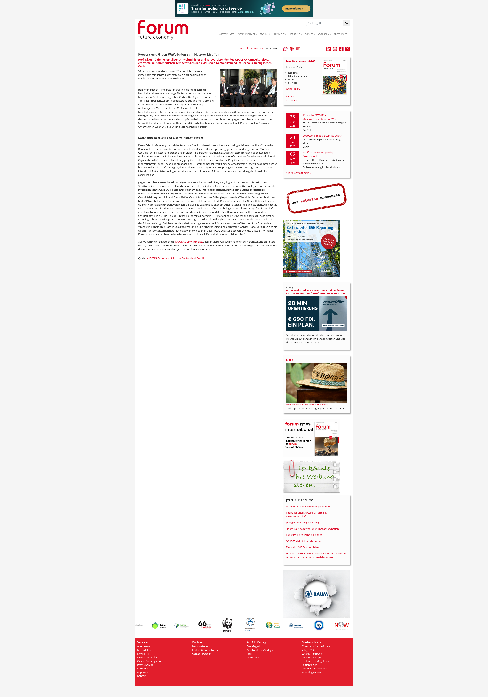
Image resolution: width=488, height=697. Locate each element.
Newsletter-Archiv (147, 657)
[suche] (346, 23)
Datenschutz (144, 668)
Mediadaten (144, 650)
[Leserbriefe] (285, 48)
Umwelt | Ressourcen (252, 48)
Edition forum (309, 665)
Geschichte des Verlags (260, 650)
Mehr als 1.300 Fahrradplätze (302, 547)
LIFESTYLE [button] (294, 34)
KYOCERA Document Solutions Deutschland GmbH (175, 258)
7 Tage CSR (308, 650)
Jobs (249, 653)
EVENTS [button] (308, 34)
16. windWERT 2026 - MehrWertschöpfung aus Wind (320, 117)
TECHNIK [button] (265, 34)
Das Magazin (254, 646)
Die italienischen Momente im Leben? (307, 404)
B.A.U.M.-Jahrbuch (312, 653)
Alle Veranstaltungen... (298, 172)
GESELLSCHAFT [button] (246, 34)
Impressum (143, 672)
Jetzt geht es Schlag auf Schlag (302, 522)
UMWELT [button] (279, 34)
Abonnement (144, 646)
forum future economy (315, 668)
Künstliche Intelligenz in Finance (304, 535)
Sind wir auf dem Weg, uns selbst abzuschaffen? (313, 529)
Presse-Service (145, 665)
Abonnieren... (293, 100)
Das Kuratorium (201, 646)
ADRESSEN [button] (323, 34)
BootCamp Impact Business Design (322, 135)
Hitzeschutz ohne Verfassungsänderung (308, 506)
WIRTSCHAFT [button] (226, 34)
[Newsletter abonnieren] (298, 48)
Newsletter (143, 653)
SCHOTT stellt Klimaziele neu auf (304, 541)
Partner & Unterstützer (205, 650)
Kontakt (141, 676)
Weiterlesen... (293, 88)
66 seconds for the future (316, 646)
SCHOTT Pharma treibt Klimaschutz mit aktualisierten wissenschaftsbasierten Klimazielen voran (316, 555)
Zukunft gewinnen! (312, 672)
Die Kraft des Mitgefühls (315, 661)
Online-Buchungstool (149, 661)
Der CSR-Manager (312, 657)
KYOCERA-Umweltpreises (189, 241)
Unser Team (253, 657)
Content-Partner (201, 653)
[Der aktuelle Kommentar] (316, 198)
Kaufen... (291, 96)
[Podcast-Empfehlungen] (291, 48)
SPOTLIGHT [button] (340, 34)
